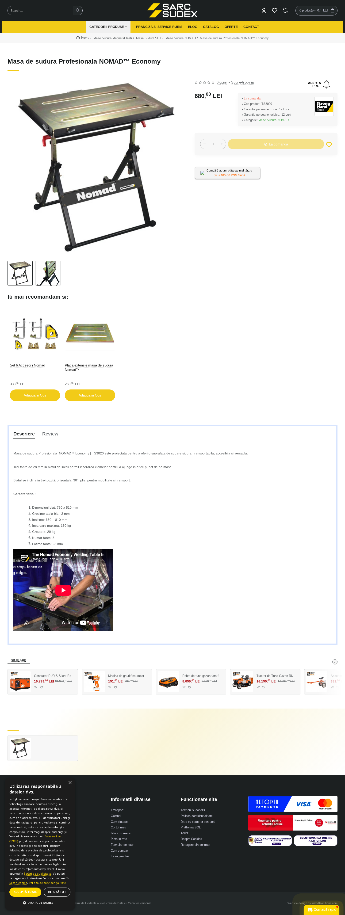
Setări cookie (18, 883)
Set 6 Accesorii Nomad (27, 365)
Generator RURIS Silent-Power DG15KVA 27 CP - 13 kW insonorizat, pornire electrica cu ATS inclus (54, 676)
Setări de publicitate (37, 874)
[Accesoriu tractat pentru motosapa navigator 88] (316, 681)
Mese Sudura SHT (148, 38)
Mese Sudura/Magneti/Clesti (112, 38)
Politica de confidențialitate (47, 883)
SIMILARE (18, 660)
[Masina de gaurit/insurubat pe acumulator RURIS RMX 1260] (94, 681)
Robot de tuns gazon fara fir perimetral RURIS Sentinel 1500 (202, 676)
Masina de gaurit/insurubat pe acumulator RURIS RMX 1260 (128, 676)
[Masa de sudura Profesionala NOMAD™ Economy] (20, 748)
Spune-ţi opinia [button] (242, 82)
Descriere (24, 433)
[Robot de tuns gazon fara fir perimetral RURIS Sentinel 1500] (168, 681)
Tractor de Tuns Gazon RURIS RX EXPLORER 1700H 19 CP (277, 676)
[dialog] (40, 844)
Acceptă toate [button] (25, 892)
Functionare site (199, 799)
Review (50, 433)
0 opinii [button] (222, 82)
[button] (329, 145)
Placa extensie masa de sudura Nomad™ (89, 367)
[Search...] (77, 10)
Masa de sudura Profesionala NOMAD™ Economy (54, 742)
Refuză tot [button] (57, 892)
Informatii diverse (130, 799)
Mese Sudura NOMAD (180, 38)
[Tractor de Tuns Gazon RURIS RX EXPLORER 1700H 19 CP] (242, 681)
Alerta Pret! (319, 84)
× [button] (70, 783)
